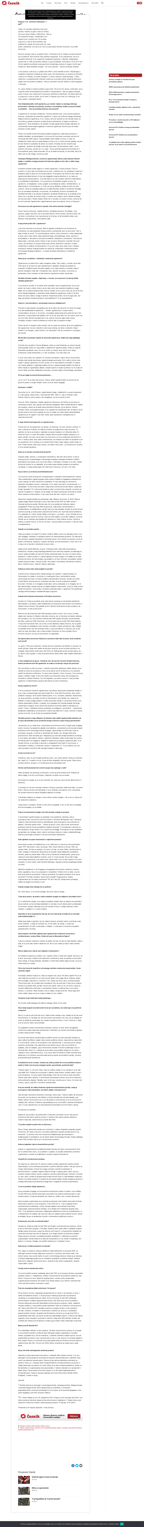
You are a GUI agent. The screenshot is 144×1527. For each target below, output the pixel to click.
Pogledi (49, 3)
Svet (65, 3)
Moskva (59, 1427)
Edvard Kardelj (29, 1427)
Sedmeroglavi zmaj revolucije (45, 1477)
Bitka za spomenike (40, 1488)
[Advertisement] (50, 1449)
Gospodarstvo (83, 3)
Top (42, 3)
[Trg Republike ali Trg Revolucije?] (24, 1505)
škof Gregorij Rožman (75, 1427)
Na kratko (94, 3)
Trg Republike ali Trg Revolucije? (46, 1499)
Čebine (22, 1427)
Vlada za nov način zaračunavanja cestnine (125, 115)
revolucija (65, 1427)
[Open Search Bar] (102, 3)
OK (122, 1524)
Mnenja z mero (45, 1426)
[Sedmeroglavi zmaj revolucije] (24, 1483)
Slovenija (57, 3)
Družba (72, 3)
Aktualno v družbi (25, 1426)
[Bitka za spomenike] (24, 1494)
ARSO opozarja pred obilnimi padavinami (124, 87)
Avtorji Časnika (35, 1426)
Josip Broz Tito (39, 1427)
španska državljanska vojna (26, 1429)
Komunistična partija (50, 1427)
